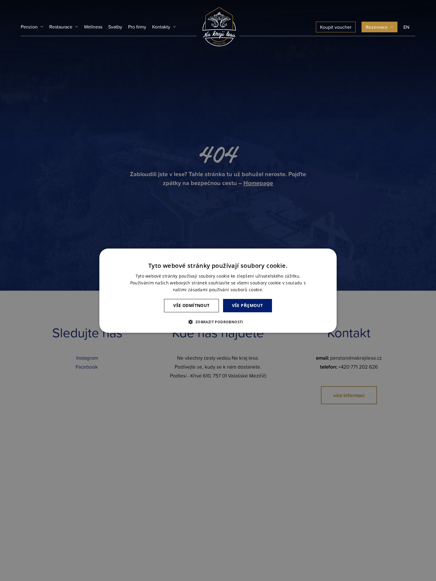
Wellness (93, 26)
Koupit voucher (335, 27)
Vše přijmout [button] (247, 305)
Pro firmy (137, 26)
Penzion (29, 26)
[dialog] (218, 290)
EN (406, 27)
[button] (218, 321)
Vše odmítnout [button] (191, 305)
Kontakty (161, 26)
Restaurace (60, 26)
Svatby (115, 26)
